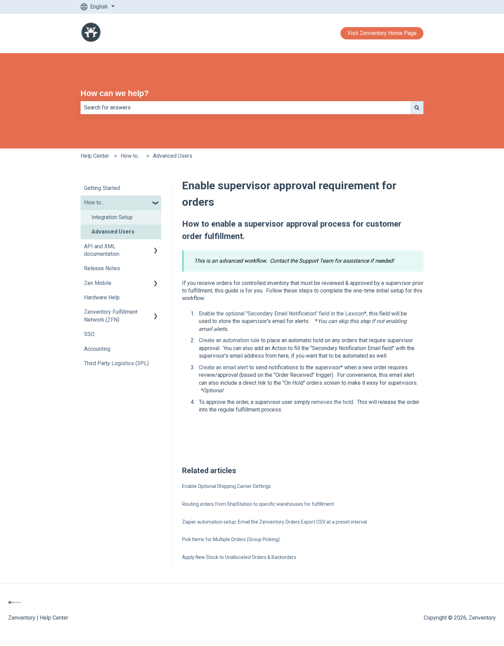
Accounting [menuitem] (97, 349)
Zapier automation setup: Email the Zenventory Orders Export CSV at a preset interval (274, 522)
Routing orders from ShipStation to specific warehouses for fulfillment (258, 504)
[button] (155, 203)
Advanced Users (172, 156)
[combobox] (245, 107)
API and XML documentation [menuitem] (101, 250)
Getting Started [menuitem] (102, 188)
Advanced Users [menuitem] (113, 231)
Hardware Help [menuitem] (102, 297)
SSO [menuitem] (89, 334)
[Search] (416, 107)
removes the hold (332, 402)
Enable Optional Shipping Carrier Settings (226, 486)
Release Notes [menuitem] (102, 268)
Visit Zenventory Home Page (382, 33)
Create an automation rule (229, 340)
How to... (131, 156)
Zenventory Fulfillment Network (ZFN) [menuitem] (110, 316)
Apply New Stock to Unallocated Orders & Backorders (239, 557)
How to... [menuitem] (94, 202)
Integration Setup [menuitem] (112, 217)
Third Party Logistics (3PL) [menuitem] (116, 363)
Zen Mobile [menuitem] (97, 283)
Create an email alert (223, 367)
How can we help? (115, 93)
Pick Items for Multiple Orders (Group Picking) (231, 539)
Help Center (95, 156)
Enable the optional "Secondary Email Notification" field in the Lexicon (281, 313)
